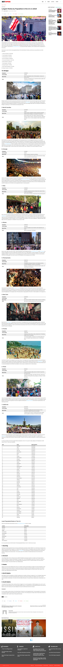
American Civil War (29, 400)
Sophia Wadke (11, 610)
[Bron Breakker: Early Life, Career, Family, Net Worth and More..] (59, 34)
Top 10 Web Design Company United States (8, 656)
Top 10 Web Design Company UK (54, 655)
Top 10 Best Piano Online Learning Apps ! (55, 649)
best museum (42, 251)
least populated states (21, 523)
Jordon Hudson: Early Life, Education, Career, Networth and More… (53, 16)
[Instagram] (5, 665)
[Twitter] (8, 665)
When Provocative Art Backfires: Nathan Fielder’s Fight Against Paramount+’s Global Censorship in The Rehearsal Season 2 (53, 22)
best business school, (34, 251)
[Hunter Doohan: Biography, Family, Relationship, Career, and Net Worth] (38, 628)
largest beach (40, 361)
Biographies (50, 9)
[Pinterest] (6, 665)
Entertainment (9, 633)
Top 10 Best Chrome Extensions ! (54, 652)
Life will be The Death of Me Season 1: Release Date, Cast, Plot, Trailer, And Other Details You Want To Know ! (24, 635)
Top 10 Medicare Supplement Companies (22, 649)
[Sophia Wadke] (2, 11)
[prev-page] (2, 638)
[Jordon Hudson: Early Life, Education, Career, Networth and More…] (59, 16)
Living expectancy (8, 143)
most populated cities (16, 46)
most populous (9, 322)
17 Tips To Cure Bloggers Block (7, 649)
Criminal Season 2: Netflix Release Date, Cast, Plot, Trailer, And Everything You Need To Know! (39, 654)
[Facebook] (3, 665)
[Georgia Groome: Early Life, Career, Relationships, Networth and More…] (59, 11)
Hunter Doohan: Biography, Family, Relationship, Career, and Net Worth (38, 635)
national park (21, 550)
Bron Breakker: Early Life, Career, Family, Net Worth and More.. (53, 34)
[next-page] (3, 638)
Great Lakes (28, 102)
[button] (60, 1)
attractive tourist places (25, 179)
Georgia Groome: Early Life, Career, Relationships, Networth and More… (53, 11)
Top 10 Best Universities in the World (23, 652)
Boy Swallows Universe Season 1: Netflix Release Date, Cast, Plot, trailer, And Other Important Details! (39, 649)
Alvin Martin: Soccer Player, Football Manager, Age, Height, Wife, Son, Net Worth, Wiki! (39, 658)
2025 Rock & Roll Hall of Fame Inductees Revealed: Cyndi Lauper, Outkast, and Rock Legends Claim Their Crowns (53, 29)
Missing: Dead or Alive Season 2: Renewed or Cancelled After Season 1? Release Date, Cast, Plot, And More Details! (9, 635)
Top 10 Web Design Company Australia (7, 652)
